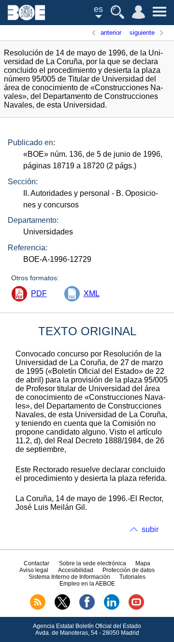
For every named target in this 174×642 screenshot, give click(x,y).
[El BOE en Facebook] (87, 607)
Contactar (36, 563)
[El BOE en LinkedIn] (111, 607)
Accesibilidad (75, 570)
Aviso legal (33, 570)
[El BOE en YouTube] (136, 607)
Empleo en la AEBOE (87, 583)
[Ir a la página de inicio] (26, 18)
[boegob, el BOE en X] (62, 607)
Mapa (142, 563)
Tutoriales (132, 577)
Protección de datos (128, 570)
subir (150, 529)
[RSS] (37, 607)
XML (92, 293)
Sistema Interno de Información (69, 577)
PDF (39, 293)
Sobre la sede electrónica (92, 563)
